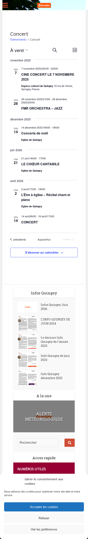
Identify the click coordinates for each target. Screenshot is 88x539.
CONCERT (29, 222)
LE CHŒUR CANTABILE (40, 164)
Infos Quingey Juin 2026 (54, 307)
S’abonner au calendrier (42, 252)
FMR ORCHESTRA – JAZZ (41, 108)
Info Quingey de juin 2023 (55, 358)
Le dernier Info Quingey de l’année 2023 (54, 342)
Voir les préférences (44, 529)
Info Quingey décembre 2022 (51, 376)
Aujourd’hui (44, 239)
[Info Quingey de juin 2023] (29, 360)
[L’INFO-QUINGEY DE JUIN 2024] (29, 323)
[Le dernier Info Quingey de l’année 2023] (29, 342)
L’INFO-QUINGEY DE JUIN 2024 (55, 321)
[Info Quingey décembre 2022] (29, 378)
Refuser (44, 518)
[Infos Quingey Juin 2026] (29, 307)
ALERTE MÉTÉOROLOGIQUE (44, 416)
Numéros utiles (31, 469)
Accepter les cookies (44, 507)
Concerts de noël (34, 133)
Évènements (18, 39)
